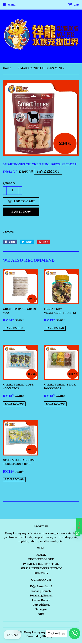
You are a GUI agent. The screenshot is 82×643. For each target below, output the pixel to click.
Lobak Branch (41, 600)
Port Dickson (41, 604)
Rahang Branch (41, 591)
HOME (41, 554)
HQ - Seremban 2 (41, 586)
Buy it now (21, 211)
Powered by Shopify (39, 636)
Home (7, 68)
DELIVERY (41, 573)
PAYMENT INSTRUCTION (41, 564)
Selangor (41, 609)
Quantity (9, 183)
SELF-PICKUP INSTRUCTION (41, 568)
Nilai (41, 614)
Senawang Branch (41, 595)
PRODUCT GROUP (41, 559)
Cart (76, 4)
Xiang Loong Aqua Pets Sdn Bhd (44, 632)
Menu (11, 4)
